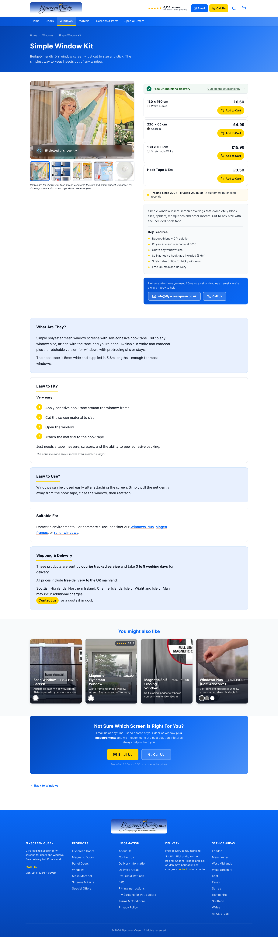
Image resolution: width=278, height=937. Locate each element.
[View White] (35, 698)
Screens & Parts (107, 21)
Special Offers (134, 21)
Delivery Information (132, 863)
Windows (66, 21)
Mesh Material (82, 876)
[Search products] (234, 8)
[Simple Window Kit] (61, 171)
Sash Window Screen (44, 682)
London (217, 851)
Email (201, 8)
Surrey (216, 888)
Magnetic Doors (83, 857)
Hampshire (219, 895)
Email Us (125, 754)
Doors (50, 21)
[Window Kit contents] (82, 171)
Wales (216, 907)
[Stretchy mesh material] (103, 171)
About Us (125, 851)
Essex (216, 882)
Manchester (220, 857)
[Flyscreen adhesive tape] (124, 171)
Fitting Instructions (132, 888)
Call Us (221, 8)
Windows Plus (142, 527)
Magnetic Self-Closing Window (156, 684)
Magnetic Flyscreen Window (97, 680)
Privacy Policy (128, 907)
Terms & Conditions (132, 901)
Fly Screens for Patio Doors (137, 895)
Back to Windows (46, 785)
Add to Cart (233, 110)
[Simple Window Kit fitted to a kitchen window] (40, 171)
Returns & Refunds (131, 876)
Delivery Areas (129, 870)
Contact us (47, 600)
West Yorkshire (222, 870)
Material (84, 21)
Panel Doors (80, 863)
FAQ (121, 882)
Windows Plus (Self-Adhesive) (213, 682)
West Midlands (222, 863)
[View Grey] (207, 698)
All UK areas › (221, 913)
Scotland (218, 901)
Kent (215, 876)
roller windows (66, 533)
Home (36, 21)
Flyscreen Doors (83, 851)
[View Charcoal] (202, 698)
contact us (184, 869)
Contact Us (126, 857)
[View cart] (244, 8)
